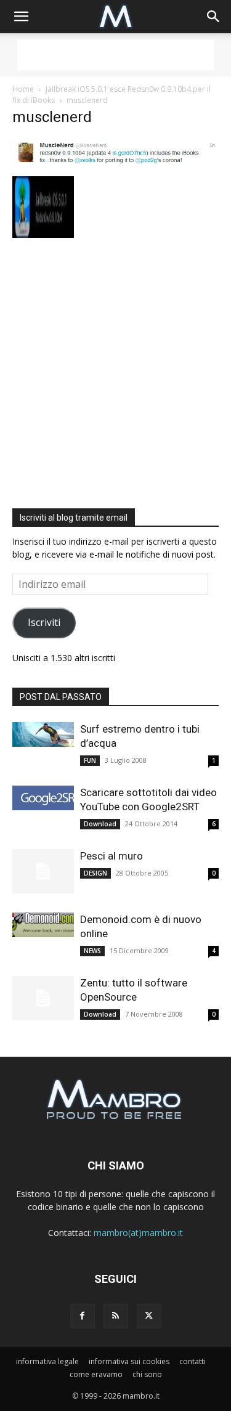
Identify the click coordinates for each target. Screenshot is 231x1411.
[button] (21, 16)
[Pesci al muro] (43, 871)
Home (23, 89)
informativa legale (47, 1361)
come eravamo (96, 1374)
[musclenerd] (115, 163)
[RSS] (115, 1316)
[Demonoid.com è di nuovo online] (43, 925)
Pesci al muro (111, 856)
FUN (90, 760)
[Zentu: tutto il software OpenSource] (43, 998)
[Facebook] (82, 1316)
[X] (149, 1316)
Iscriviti (44, 622)
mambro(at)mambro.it (138, 1232)
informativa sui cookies (129, 1361)
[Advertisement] (115, 54)
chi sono (147, 1374)
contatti (192, 1361)
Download (100, 823)
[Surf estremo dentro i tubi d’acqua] (43, 734)
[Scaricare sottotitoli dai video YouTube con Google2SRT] (43, 798)
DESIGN (95, 873)
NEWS (92, 950)
